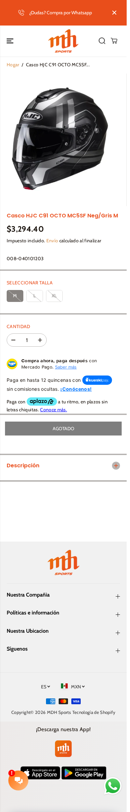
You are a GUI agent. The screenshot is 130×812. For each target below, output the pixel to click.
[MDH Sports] (63, 41)
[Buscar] (102, 41)
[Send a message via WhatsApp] (112, 786)
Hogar (13, 65)
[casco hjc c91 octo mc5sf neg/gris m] (57, 140)
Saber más (66, 367)
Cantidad (18, 326)
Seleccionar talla (30, 283)
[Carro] (114, 41)
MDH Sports (59, 712)
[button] (11, 41)
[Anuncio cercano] (114, 12)
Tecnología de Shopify (93, 712)
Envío (52, 241)
